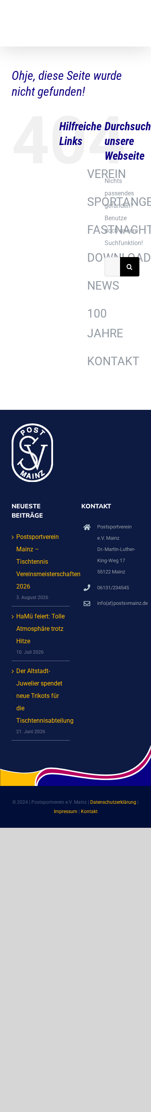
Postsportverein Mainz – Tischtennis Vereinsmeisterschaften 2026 (41, 561)
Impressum (65, 811)
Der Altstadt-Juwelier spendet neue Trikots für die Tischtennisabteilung (41, 695)
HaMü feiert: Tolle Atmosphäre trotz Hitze (40, 629)
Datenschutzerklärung (113, 802)
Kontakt (89, 811)
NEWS (103, 285)
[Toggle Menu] (134, 23)
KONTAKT (113, 361)
